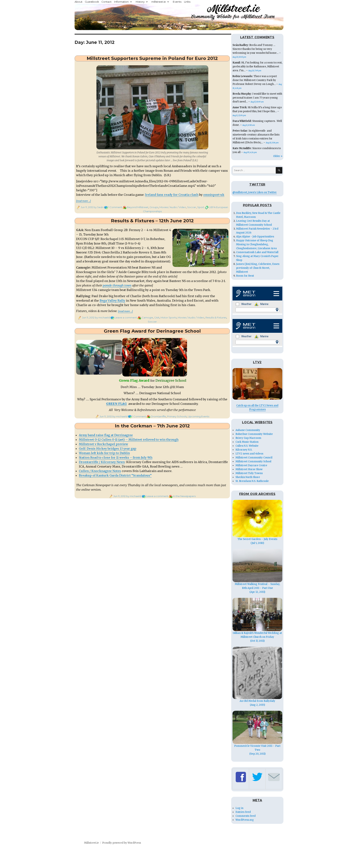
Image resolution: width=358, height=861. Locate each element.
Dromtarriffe (158, 416)
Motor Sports (169, 317)
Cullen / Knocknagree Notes (100, 471)
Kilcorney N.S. (243, 449)
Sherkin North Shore (247, 477)
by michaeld (102, 317)
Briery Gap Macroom (248, 438)
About (78, 1)
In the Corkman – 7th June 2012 (152, 426)
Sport (200, 207)
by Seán (98, 207)
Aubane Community (247, 430)
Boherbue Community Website (254, 434)
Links (187, 1)
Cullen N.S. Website (246, 445)
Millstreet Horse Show (249, 469)
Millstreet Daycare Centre (251, 465)
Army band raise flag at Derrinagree (106, 435)
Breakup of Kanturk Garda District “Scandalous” (115, 475)
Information (121, 1)
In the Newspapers (184, 496)
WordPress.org (244, 819)
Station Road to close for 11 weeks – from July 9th (115, 457)
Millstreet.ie (91, 842)
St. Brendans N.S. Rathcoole (252, 481)
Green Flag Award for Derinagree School (152, 331)
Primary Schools (177, 416)
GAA (156, 317)
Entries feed (243, 812)
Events (177, 1)
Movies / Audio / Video (172, 207)
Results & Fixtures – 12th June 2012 (152, 220)
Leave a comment (126, 317)
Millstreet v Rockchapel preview (103, 444)
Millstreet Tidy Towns (249, 473)
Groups (154, 207)
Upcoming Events (198, 416)
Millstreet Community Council (253, 457)
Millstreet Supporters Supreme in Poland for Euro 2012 (152, 58)
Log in (239, 808)
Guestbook (92, 1)
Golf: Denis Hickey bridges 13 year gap (107, 448)
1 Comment (115, 207)
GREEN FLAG (116, 404)
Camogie (147, 317)
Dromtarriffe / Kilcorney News (102, 462)
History (140, 1)
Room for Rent (245, 275)
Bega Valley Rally (112, 300)
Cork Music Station (246, 441)
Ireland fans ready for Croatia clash (171, 195)
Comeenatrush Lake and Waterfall (257, 252)
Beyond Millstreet (137, 207)
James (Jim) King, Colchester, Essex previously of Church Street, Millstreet (258, 267)
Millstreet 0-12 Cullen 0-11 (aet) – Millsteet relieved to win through (128, 439)
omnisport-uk (213, 195)
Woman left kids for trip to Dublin (104, 453)
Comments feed (245, 816)
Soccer (191, 207)
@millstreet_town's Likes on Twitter (255, 192)
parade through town (117, 285)
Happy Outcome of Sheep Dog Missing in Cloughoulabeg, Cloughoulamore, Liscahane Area (256, 244)
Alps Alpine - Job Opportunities (255, 236)
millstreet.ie (158, 1)
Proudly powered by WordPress (121, 842)
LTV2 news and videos (249, 453)
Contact (106, 1)
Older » (277, 156)
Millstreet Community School (253, 461)
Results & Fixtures (215, 317)
